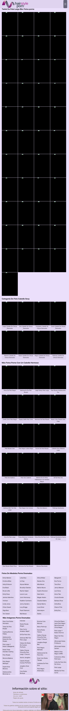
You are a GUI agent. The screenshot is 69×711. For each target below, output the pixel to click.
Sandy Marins (41, 604)
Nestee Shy (41, 581)
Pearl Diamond (24, 610)
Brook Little (6, 591)
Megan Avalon (41, 597)
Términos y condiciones (20, 694)
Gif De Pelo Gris (25, 634)
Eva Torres (57, 581)
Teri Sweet (6, 614)
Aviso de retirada (18, 692)
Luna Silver (40, 607)
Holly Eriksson (7, 584)
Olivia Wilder (41, 578)
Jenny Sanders (24, 604)
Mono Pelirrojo (42, 626)
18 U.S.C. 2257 (17, 696)
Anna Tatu (57, 594)
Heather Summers (26, 600)
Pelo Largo (57, 667)
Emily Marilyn (7, 578)
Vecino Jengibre (25, 657)
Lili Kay (22, 581)
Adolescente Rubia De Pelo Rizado (7, 639)
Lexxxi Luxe (23, 594)
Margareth (57, 578)
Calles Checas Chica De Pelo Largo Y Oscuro (25, 652)
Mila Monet (40, 584)
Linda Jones (6, 604)
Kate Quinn (40, 594)
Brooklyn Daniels (25, 587)
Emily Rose (6, 594)
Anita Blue (57, 604)
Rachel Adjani (24, 591)
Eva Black (6, 587)
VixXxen (5, 600)
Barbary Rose (58, 600)
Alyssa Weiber (24, 584)
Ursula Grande (59, 597)
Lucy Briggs (23, 607)
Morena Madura (8, 658)
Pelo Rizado (6, 655)
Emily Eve (57, 610)
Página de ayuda (18, 698)
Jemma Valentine (8, 597)
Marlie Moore (41, 587)
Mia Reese (23, 614)
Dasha (39, 614)
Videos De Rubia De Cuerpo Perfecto (25, 645)
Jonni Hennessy (25, 597)
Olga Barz (6, 610)
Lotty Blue (23, 578)
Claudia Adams (42, 600)
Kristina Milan (7, 581)
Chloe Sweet (7, 607)
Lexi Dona (57, 591)
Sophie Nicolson (42, 591)
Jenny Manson (59, 587)
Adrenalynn (40, 610)
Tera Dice (57, 584)
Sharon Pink (58, 607)
